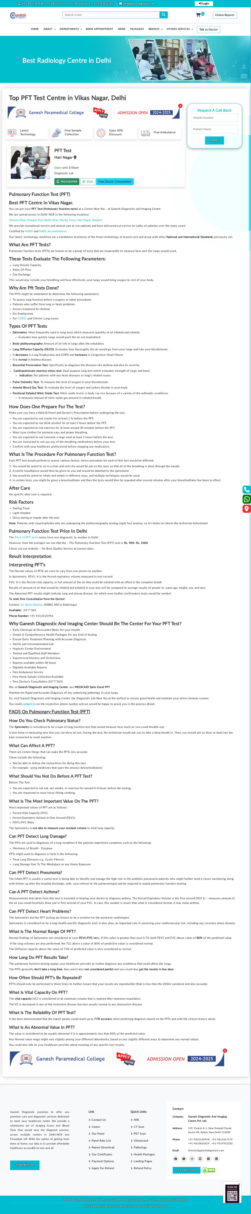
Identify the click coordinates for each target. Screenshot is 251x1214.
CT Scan (139, 1127)
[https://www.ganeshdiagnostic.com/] (18, 15)
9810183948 (68, 181)
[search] (163, 14)
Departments (69, 29)
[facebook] (176, 1159)
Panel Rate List (101, 1140)
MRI (136, 1120)
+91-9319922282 (102, 4)
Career (96, 1127)
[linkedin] (216, 1159)
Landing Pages (143, 1161)
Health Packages (144, 1154)
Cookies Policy (122, 1199)
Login (205, 3)
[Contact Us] (247, 490)
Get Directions (186, 1170)
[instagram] (192, 1159)
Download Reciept (175, 1199)
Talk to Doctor (208, 29)
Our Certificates (102, 1154)
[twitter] (184, 1159)
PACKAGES (137, 29)
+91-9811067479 (57, 4)
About (48, 29)
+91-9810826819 (80, 4)
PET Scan (140, 1133)
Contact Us (25, 1165)
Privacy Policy (100, 1199)
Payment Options (103, 1161)
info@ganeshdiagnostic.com (139, 4)
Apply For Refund (103, 1168)
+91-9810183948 (33, 4)
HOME (35, 29)
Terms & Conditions (76, 1199)
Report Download (103, 1147)
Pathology (140, 1147)
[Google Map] (246, 510)
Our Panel (98, 1133)
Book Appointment (99, 29)
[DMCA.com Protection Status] (208, 1170)
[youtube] (200, 1159)
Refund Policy (143, 1168)
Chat (89, 181)
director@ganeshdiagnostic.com (206, 1150)
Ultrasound (141, 1140)
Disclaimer (141, 1199)
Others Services (178, 29)
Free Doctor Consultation (114, 181)
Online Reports (224, 15)
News (122, 29)
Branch (154, 29)
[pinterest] (208, 1159)
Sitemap (156, 1199)
